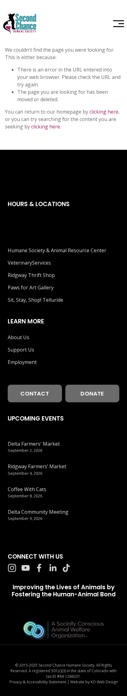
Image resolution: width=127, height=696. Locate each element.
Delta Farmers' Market (34, 443)
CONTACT (34, 393)
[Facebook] (39, 568)
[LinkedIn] (52, 568)
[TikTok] (66, 568)
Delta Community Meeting (38, 511)
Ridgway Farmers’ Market (37, 466)
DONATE (92, 393)
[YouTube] (25, 568)
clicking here (103, 111)
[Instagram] (12, 568)
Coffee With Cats (27, 489)
